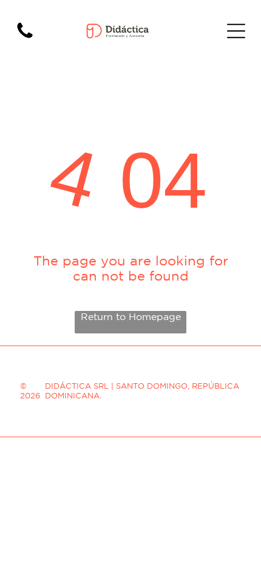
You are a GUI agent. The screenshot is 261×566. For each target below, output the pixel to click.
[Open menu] (236, 31)
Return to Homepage (131, 316)
